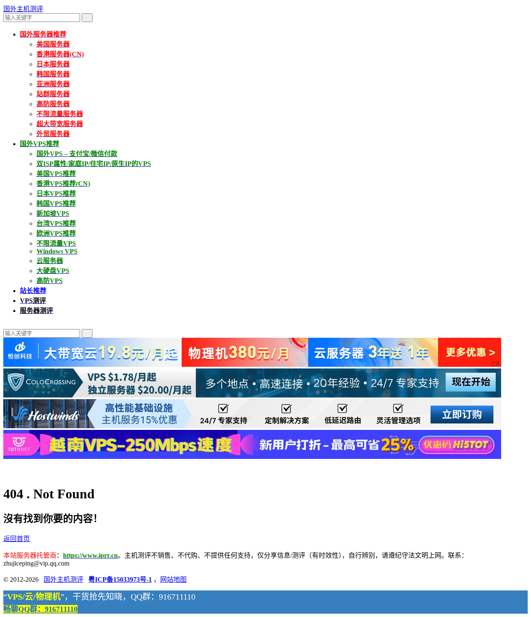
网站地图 (173, 579)
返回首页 (16, 538)
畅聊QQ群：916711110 (40, 609)
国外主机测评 (23, 8)
